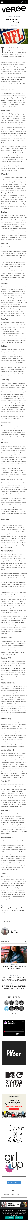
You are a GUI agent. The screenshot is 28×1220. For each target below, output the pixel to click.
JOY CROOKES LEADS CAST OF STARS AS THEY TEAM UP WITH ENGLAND (14, 967)
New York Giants (10, 910)
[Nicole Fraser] (21, 1008)
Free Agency (13, 908)
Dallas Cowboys (5, 908)
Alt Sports (10, 16)
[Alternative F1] (6, 1008)
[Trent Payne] (16, 1008)
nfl (16, 910)
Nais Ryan (14, 25)
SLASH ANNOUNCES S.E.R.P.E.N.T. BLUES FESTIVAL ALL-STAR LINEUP (14, 978)
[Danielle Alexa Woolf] (21, 1002)
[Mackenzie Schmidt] (11, 1002)
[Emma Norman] (6, 1002)
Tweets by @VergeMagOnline (11, 1194)
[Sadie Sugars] (11, 1008)
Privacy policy (19, 1217)
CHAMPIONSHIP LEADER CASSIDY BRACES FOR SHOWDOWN (14, 986)
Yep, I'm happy (10, 1217)
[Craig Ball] (16, 1002)
